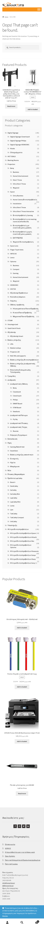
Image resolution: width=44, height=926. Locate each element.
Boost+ (12, 482)
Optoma (13, 261)
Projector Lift (15, 352)
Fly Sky (15, 419)
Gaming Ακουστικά (17, 447)
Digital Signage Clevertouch (20, 137)
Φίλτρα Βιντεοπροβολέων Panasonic (24, 551)
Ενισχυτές (14, 459)
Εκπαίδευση (12, 439)
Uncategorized (13, 324)
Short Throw (17, 180)
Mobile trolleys (15, 348)
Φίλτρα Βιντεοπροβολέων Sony (22, 563)
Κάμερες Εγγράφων (18, 435)
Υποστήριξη (12, 525)
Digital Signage (13, 133)
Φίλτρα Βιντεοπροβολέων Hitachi (23, 537)
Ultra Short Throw (19, 184)
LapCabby (13, 498)
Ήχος (10, 443)
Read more (11, 106)
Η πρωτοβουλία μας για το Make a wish (20, 852)
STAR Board (17, 407)
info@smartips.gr (8, 883)
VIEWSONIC (14, 285)
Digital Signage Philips (18, 141)
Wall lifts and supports (18, 356)
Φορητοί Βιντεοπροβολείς (23, 242)
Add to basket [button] (33, 109)
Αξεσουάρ (12, 332)
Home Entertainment (20, 176)
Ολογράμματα (16, 152)
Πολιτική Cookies (11, 864)
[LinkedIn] (28, 826)
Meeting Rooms (13, 160)
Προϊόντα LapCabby (15, 478)
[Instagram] (19, 826)
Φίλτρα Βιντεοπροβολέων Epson (23, 533)
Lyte (11, 510)
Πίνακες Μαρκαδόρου (16, 474)
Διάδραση (12, 380)
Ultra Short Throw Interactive (23, 211)
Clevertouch (17, 396)
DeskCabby (14, 486)
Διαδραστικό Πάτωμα (19, 415)
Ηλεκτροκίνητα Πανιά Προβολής (26, 309)
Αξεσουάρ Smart (16, 336)
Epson (12, 192)
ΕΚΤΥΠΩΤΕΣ (18, 238)
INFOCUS (13, 254)
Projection (11, 164)
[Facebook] (15, 826)
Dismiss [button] (5, 916)
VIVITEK (13, 289)
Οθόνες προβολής (17, 305)
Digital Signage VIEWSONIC (19, 145)
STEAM (10, 320)
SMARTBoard (17, 404)
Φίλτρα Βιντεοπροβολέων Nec (22, 541)
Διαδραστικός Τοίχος (18, 427)
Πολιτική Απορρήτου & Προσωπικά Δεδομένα (22, 860)
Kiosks (12, 148)
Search (22, 922)
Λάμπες (13, 301)
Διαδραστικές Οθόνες (19, 384)
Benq (12, 168)
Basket (33, 920)
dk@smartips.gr (8, 886)
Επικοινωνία (10, 844)
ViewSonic (16, 411)
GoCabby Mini (15, 494)
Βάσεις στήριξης (14, 340)
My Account (7, 922)
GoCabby (13, 490)
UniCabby (13, 521)
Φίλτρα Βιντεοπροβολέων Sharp (23, 559)
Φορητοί (16, 188)
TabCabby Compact (17, 517)
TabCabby (13, 514)
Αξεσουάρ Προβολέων (19, 293)
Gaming (15, 273)
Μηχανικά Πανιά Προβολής (23, 316)
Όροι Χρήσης (10, 856)
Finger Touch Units (16, 250)
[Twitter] (23, 826)
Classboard (17, 392)
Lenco (12, 257)
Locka (12, 506)
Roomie (15, 431)
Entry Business (18, 196)
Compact (16, 269)
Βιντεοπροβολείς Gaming (23, 215)
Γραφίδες (12, 376)
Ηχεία (12, 462)
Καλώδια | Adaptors (17, 297)
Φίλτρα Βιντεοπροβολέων (18, 529)
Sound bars (14, 451)
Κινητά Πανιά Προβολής (22, 313)
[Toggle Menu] (39, 9)
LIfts (11, 344)
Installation (17, 204)
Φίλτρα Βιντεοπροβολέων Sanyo (23, 555)
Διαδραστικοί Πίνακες (19, 423)
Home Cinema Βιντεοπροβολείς (25, 200)
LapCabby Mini (15, 502)
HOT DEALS (12, 156)
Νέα (9, 470)
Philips (15, 400)
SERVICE (8, 848)
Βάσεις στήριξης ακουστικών (21, 455)
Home (6, 17)
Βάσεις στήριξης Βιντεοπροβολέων (24, 360)
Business (16, 172)
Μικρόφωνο (14, 466)
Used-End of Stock (14, 328)
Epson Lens (14, 246)
